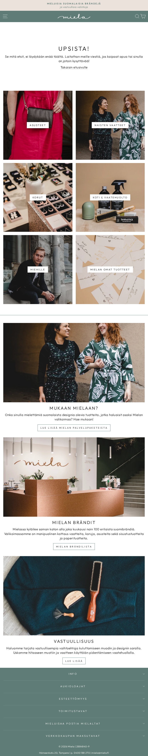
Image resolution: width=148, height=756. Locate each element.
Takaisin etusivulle (74, 67)
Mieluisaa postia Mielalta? (73, 723)
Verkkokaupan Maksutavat (73, 735)
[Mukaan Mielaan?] (74, 362)
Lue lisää (74, 661)
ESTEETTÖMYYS (73, 698)
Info (73, 673)
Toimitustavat (73, 711)
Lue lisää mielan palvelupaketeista (74, 427)
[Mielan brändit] (74, 477)
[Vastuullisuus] (74, 595)
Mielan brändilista (74, 546)
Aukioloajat (73, 686)
